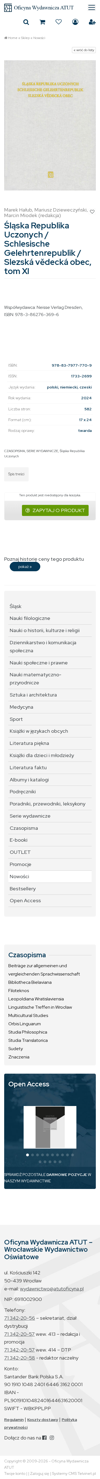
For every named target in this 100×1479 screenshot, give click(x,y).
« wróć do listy (84, 50)
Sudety (15, 1049)
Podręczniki (23, 791)
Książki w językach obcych (39, 731)
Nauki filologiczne (30, 618)
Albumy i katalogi (29, 779)
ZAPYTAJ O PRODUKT (58, 510)
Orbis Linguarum (24, 1024)
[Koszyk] (42, 22)
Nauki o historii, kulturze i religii (45, 630)
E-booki (19, 840)
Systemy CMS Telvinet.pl (74, 1473)
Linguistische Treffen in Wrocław (40, 1007)
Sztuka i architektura (33, 695)
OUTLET (20, 852)
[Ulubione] (59, 22)
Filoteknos (18, 990)
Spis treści (16, 474)
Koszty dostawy (42, 1419)
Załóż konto (92, 22)
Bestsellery (23, 888)
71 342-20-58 (19, 1358)
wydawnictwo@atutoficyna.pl (52, 1288)
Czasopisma (24, 828)
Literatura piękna (29, 743)
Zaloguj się (75, 22)
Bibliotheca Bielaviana (30, 982)
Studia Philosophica (27, 1032)
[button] (27, 1155)
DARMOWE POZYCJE (66, 1174)
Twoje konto (14, 1473)
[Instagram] (52, 1437)
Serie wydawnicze (30, 816)
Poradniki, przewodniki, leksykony (47, 803)
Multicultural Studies (28, 1015)
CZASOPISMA (14, 451)
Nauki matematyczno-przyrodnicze (35, 678)
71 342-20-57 (19, 1334)
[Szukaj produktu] (26, 22)
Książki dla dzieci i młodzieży (42, 755)
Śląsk (15, 606)
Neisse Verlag (50, 307)
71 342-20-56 (19, 1318)
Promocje (20, 864)
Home (13, 38)
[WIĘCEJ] (50, 1127)
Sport (16, 719)
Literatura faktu (28, 767)
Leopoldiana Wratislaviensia (36, 999)
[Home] (50, 7)
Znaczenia (18, 1057)
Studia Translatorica (28, 1040)
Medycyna (21, 707)
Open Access (25, 900)
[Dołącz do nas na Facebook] (44, 1437)
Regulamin (14, 1419)
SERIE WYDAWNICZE (42, 451)
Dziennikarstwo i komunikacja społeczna (43, 646)
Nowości (39, 38)
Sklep (25, 38)
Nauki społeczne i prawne (39, 662)
